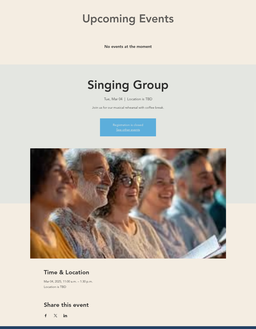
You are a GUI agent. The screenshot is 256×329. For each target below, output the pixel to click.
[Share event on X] (55, 315)
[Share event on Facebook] (46, 315)
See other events (128, 130)
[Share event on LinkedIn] (65, 315)
